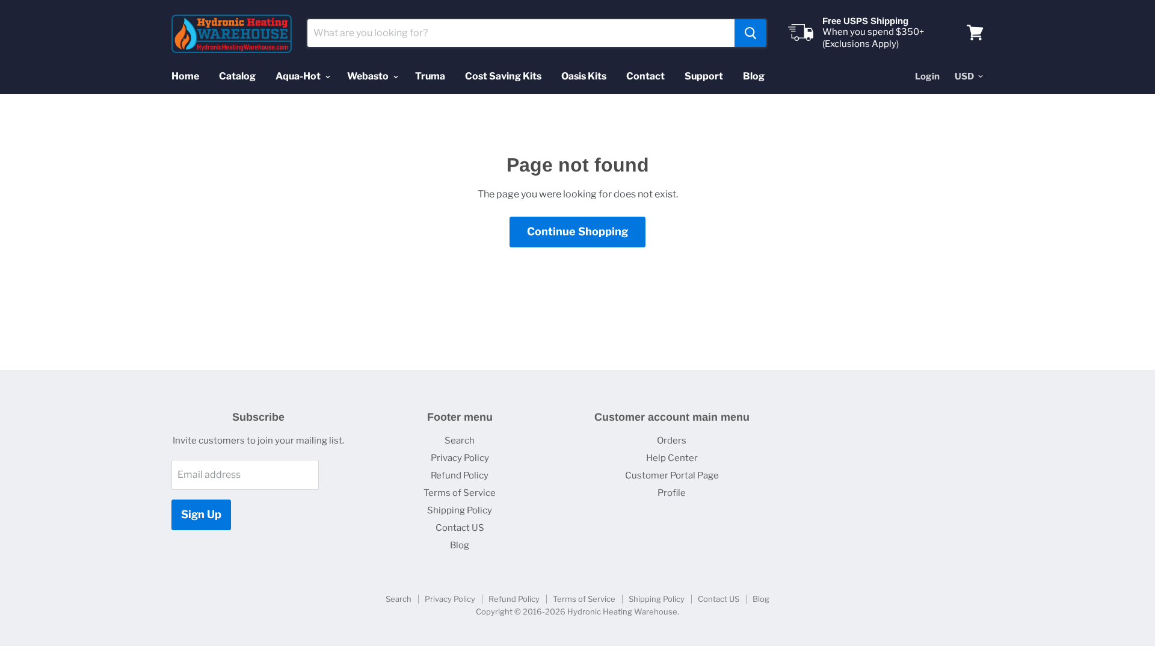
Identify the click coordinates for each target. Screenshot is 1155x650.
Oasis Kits (583, 76)
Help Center (672, 458)
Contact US (460, 527)
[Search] (750, 33)
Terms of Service (460, 493)
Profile (672, 493)
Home (185, 76)
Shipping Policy (459, 510)
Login (927, 76)
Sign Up (201, 514)
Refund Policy (459, 475)
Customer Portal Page (672, 475)
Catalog (237, 76)
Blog (754, 76)
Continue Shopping (577, 231)
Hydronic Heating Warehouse (622, 611)
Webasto (368, 76)
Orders (671, 440)
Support (704, 76)
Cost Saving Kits (503, 76)
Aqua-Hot (299, 76)
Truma (430, 76)
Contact (645, 76)
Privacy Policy (460, 458)
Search (460, 440)
